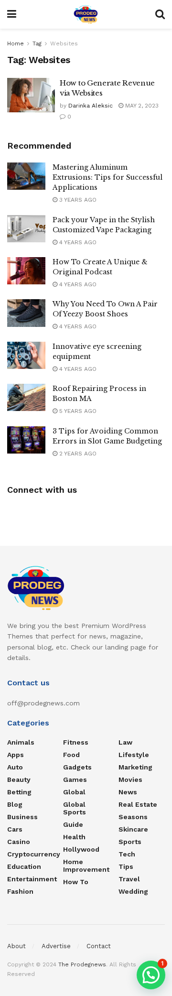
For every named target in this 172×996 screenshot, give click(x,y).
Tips (125, 866)
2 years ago (77, 453)
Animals (20, 742)
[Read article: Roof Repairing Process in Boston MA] (26, 397)
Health (74, 837)
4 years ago (77, 242)
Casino (18, 841)
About (16, 946)
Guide (73, 824)
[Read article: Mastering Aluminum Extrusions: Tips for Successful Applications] (26, 176)
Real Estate (137, 804)
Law (125, 742)
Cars (14, 829)
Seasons (133, 817)
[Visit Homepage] (86, 14)
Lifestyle (133, 754)
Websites (64, 43)
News (127, 792)
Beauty (19, 779)
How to (75, 882)
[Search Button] (160, 14)
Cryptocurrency (33, 854)
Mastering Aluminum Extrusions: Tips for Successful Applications (107, 177)
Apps (15, 754)
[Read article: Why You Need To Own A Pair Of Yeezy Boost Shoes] (26, 312)
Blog (14, 804)
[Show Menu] (11, 14)
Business (22, 817)
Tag (37, 43)
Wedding (133, 891)
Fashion (20, 891)
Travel (129, 879)
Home (15, 43)
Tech (126, 854)
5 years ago (77, 411)
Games (75, 779)
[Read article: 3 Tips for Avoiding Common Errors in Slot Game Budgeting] (26, 440)
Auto (15, 767)
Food (71, 754)
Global (74, 792)
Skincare (133, 829)
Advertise (56, 946)
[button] (151, 975)
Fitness (75, 742)
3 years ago (77, 199)
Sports (129, 841)
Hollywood (81, 849)
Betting (19, 792)
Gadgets (77, 767)
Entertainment (32, 879)
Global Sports (74, 808)
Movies (130, 779)
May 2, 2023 (141, 105)
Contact (98, 946)
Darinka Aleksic (90, 105)
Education (24, 866)
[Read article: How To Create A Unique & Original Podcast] (26, 270)
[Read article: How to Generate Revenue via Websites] (31, 95)
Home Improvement (86, 865)
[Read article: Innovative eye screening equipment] (26, 355)
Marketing (135, 767)
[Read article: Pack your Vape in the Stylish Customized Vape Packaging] (26, 228)
